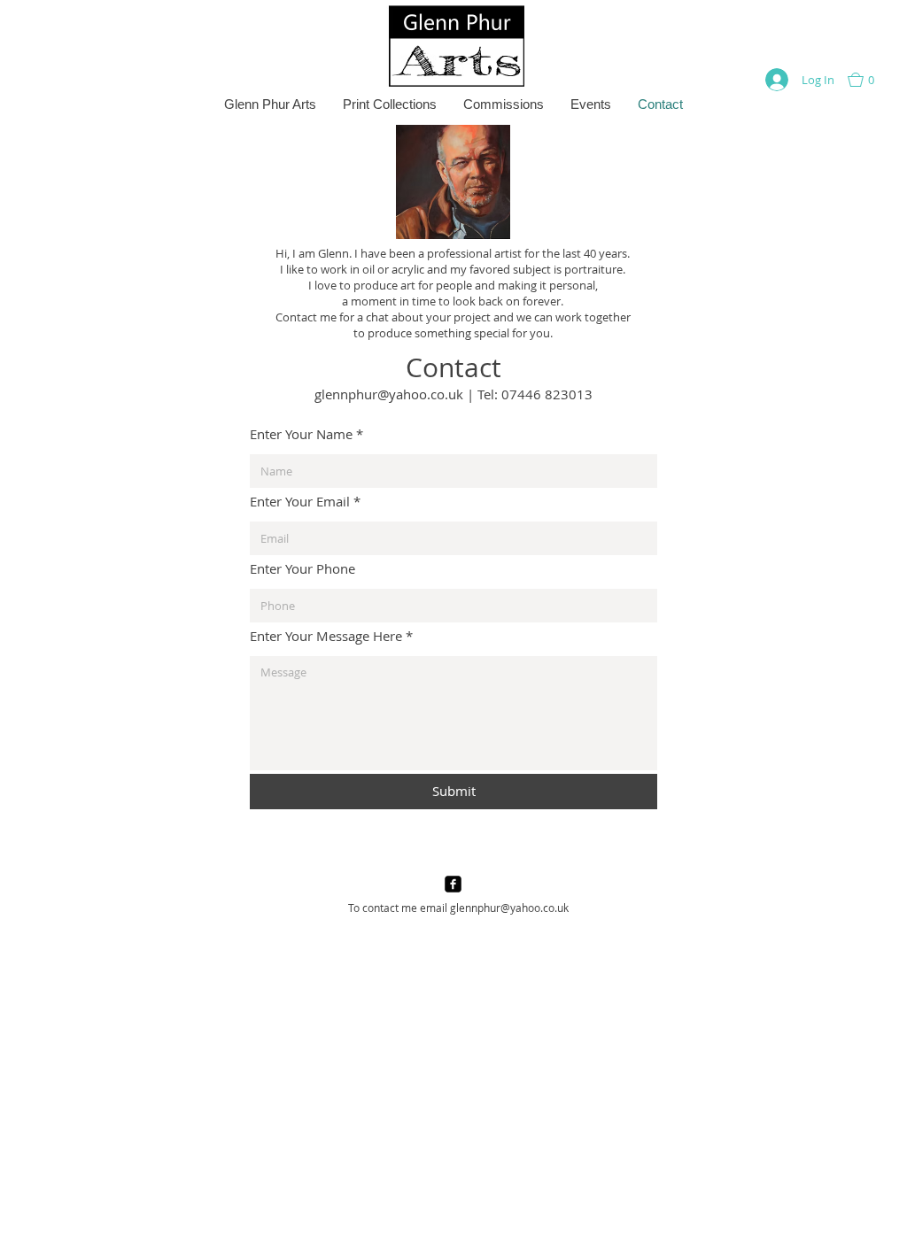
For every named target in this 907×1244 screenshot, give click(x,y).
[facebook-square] (453, 884)
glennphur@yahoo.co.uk (388, 394)
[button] (870, 80)
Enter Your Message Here (326, 636)
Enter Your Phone (302, 569)
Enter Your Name (301, 434)
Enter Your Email (300, 501)
